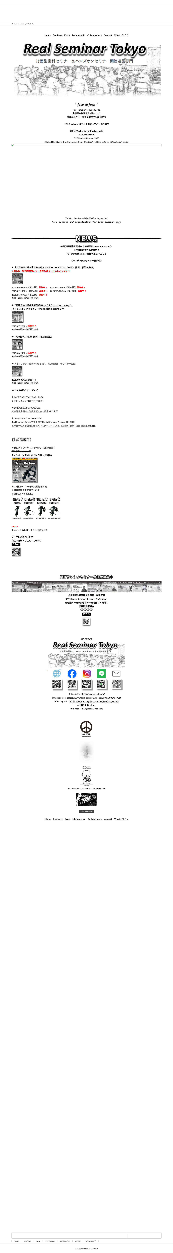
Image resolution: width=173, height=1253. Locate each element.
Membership (78, 35)
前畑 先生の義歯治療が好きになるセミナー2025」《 (40, 305)
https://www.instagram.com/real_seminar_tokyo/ (94, 701)
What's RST (120, 35)
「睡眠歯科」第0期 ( (23, 336)
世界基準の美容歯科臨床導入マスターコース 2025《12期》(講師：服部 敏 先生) (49, 425)
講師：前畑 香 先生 (55, 309)
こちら (103, 253)
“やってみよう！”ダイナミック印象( (28, 309)
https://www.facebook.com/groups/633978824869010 (94, 697)
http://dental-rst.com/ (93, 694)
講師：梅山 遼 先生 (42, 336)
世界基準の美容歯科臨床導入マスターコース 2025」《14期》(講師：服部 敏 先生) (55, 267)
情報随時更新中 (86, 606)
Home (16, 1241)
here (118, 222)
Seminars (57, 35)
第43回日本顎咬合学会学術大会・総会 (30, 411)
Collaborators (94, 35)
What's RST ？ (121, 819)
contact (108, 819)
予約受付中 (42, 530)
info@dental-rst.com (92, 708)
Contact (108, 35)
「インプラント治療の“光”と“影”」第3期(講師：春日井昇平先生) (45, 363)
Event (67, 35)
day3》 (69, 305)
